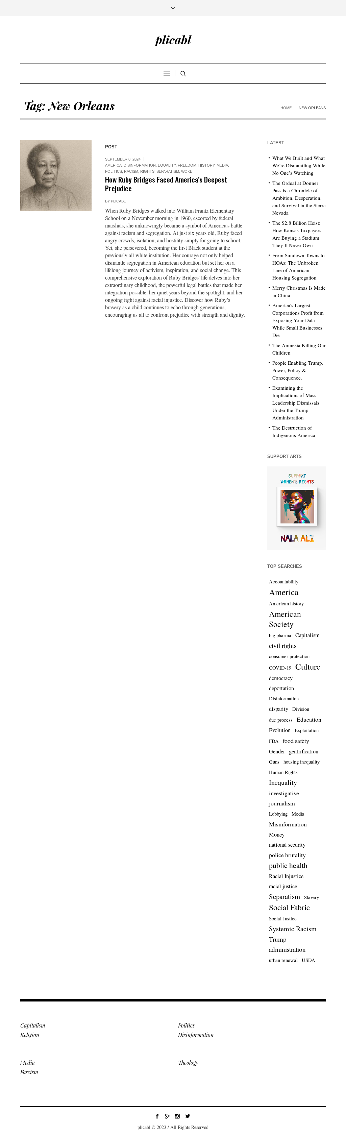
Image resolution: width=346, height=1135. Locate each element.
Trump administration (287, 944)
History (206, 165)
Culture (307, 666)
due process (281, 720)
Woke (186, 171)
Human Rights (283, 772)
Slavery (311, 897)
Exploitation (307, 730)
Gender (277, 751)
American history (286, 603)
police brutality (287, 855)
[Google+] (167, 1116)
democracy (281, 678)
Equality (167, 165)
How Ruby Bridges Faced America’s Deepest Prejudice (166, 183)
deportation (281, 688)
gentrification (303, 751)
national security (287, 844)
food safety (296, 740)
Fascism (29, 1072)
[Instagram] (177, 1116)
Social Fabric (289, 907)
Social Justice (283, 918)
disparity (278, 709)
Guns (274, 761)
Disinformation (140, 165)
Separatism (167, 171)
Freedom (187, 165)
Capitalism (307, 635)
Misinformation (288, 824)
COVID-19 (280, 668)
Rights (147, 171)
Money (277, 834)
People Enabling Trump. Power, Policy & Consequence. (297, 370)
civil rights (282, 645)
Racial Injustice (286, 876)
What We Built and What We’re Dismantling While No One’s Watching (298, 165)
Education (309, 719)
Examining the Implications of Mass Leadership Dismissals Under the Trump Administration (295, 402)
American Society (285, 619)
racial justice (283, 886)
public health (288, 865)
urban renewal (283, 960)
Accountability (283, 581)
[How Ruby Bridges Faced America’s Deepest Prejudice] (56, 175)
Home (286, 108)
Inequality (283, 782)
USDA (308, 960)
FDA (274, 741)
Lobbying (278, 814)
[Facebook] (157, 1116)
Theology (188, 1062)
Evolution (280, 730)
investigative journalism (284, 798)
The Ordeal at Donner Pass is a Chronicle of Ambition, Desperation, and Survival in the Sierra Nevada (299, 197)
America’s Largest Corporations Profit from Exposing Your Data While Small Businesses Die (298, 320)
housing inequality (301, 761)
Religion (29, 1034)
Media (222, 165)
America (113, 165)
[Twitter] (187, 1116)
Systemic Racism (293, 928)
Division (300, 709)
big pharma (280, 635)
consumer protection (289, 656)
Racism (131, 171)
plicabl (118, 201)
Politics (113, 171)
